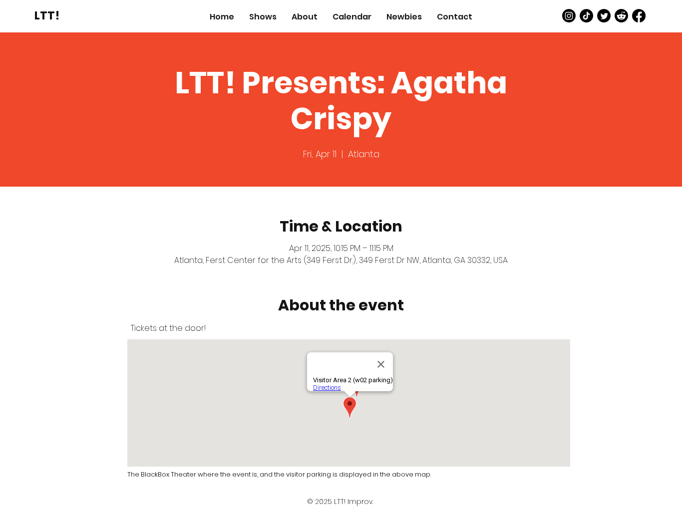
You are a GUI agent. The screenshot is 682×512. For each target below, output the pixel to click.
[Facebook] (639, 15)
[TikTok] (586, 15)
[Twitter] (604, 15)
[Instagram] (569, 15)
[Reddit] (621, 15)
